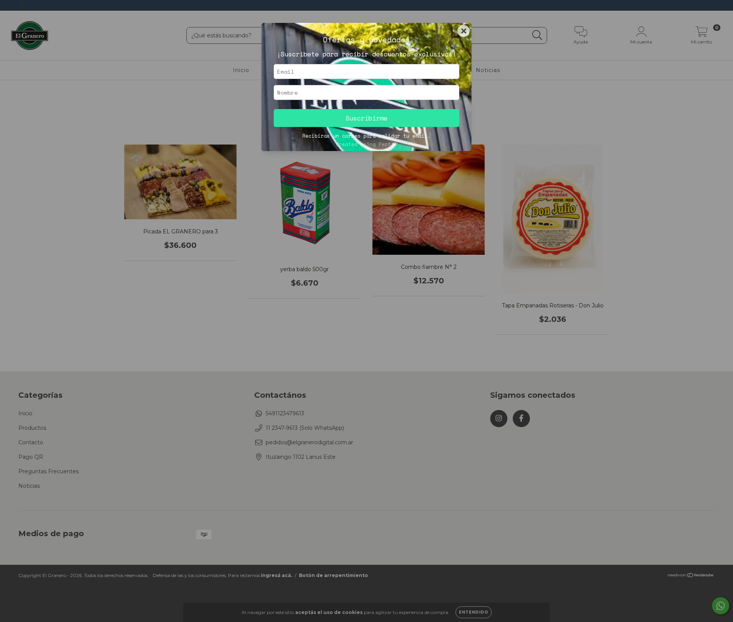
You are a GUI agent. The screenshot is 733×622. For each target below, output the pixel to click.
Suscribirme (366, 118)
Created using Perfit (366, 144)
